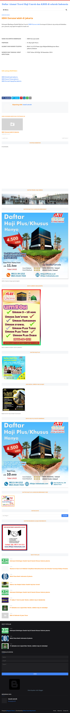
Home (54, 710)
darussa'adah (6, 15)
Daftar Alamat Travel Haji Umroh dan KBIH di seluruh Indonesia (35, 4)
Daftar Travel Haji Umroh (29, 710)
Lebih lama (65, 138)
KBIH (30, 24)
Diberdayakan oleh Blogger (35, 690)
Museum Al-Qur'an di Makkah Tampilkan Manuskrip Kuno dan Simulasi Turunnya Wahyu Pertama (39, 568)
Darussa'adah (36, 24)
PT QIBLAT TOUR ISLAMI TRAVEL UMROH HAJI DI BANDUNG (27, 600)
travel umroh (27, 105)
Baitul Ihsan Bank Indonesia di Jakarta (21, 576)
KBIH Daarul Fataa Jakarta (10, 79)
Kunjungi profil (12, 701)
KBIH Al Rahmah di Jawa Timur (19, 615)
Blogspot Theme (11, 710)
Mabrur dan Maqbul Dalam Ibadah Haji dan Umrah (25, 584)
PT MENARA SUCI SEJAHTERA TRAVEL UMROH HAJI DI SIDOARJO (29, 607)
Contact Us (65, 710)
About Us (59, 710)
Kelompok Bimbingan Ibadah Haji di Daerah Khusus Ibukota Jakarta (30, 561)
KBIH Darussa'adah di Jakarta (10, 132)
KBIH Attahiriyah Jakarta (10, 77)
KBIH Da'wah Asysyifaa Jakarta (11, 81)
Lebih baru (5, 138)
